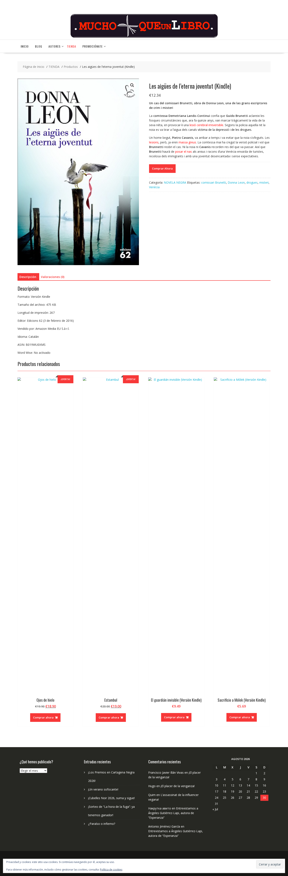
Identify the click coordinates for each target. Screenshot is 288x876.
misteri (264, 182)
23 (264, 791)
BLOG (38, 46)
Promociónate (92, 46)
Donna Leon (236, 182)
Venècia (154, 187)
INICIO (25, 46)
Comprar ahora (43, 717)
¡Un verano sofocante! (103, 789)
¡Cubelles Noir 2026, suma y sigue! (111, 798)
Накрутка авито (159, 808)
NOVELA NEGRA (175, 182)
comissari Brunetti (213, 182)
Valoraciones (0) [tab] (52, 277)
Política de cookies (111, 869)
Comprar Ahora (162, 168)
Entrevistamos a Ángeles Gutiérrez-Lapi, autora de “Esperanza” (173, 813)
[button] (132, 85)
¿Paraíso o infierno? (101, 824)
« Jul (215, 809)
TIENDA (71, 46)
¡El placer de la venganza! (178, 786)
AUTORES (54, 46)
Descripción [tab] (27, 277)
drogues (252, 182)
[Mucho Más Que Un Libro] (144, 37)
